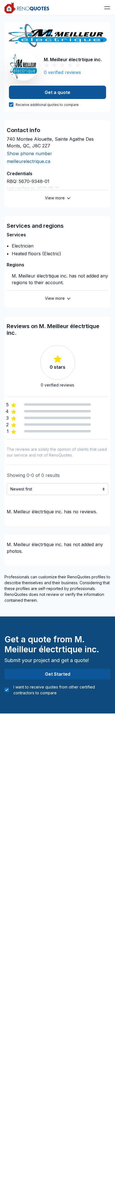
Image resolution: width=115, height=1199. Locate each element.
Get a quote (57, 92)
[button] (107, 7)
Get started (57, 674)
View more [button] (55, 197)
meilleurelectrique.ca (28, 161)
